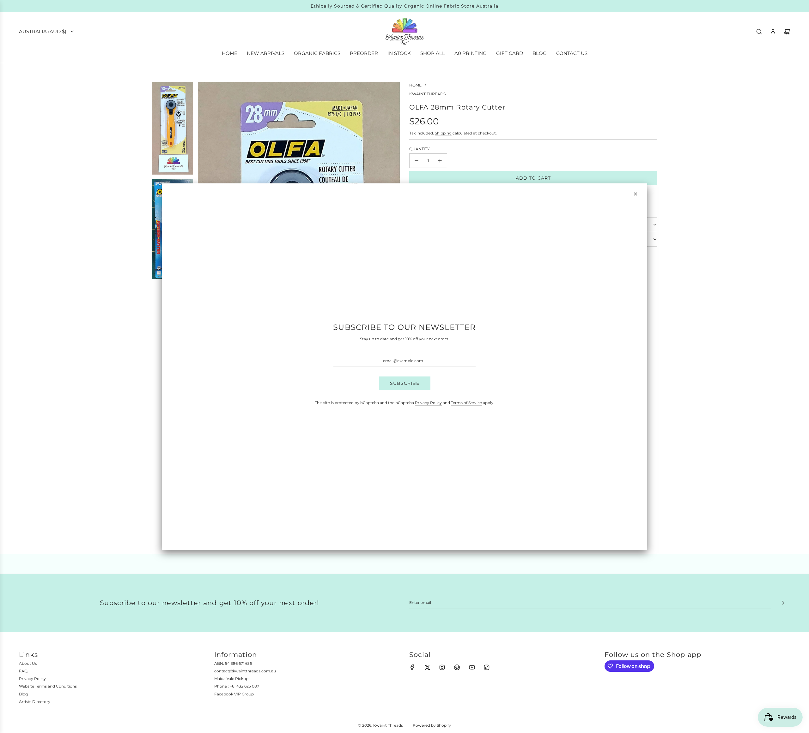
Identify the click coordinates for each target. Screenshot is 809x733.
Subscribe (404, 383)
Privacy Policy (428, 402)
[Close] (635, 194)
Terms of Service (466, 402)
